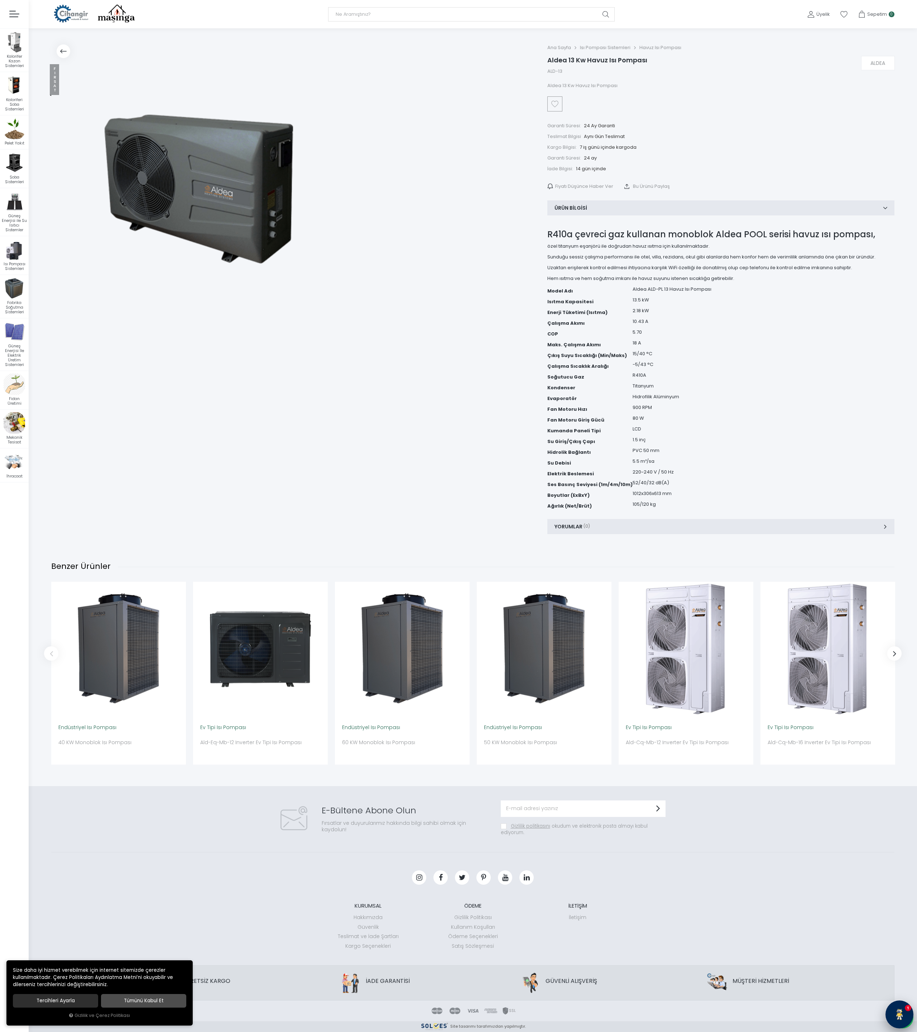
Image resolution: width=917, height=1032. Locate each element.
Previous (51, 653)
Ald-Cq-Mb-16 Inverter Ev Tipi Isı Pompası (819, 742)
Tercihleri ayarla (56, 1000)
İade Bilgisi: (560, 168)
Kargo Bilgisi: (562, 147)
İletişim (577, 917)
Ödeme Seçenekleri (473, 936)
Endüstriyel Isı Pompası (87, 727)
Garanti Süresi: (564, 125)
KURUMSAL (368, 905)
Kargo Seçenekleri (368, 945)
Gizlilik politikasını (530, 826)
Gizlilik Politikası (473, 917)
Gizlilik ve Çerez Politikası (102, 1015)
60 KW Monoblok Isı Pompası (378, 742)
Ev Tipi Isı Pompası (223, 727)
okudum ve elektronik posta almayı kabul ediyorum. (574, 829)
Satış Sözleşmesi (473, 945)
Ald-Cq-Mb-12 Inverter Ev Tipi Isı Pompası (677, 742)
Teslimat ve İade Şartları (368, 936)
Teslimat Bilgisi (564, 136)
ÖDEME (472, 905)
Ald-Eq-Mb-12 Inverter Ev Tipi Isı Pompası (251, 742)
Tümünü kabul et (144, 1000)
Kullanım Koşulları (473, 926)
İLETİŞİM (577, 905)
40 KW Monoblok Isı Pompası (94, 742)
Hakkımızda (368, 917)
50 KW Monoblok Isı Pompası (520, 742)
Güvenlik (368, 926)
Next (894, 653)
